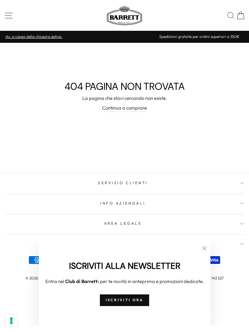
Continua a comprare (124, 108)
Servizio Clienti (123, 182)
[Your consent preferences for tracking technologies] (11, 320)
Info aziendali (122, 203)
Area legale (123, 223)
